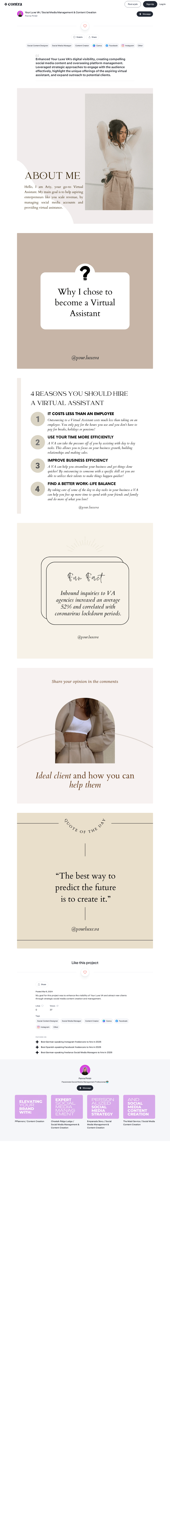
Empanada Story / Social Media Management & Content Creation (99, 1124)
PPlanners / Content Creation (29, 1121)
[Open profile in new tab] (20, 14)
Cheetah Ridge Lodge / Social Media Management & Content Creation (65, 1124)
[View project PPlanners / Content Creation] (31, 1107)
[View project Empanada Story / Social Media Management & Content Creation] (103, 1107)
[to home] (13, 4)
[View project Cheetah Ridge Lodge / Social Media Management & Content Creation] (67, 1107)
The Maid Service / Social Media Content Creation (139, 1123)
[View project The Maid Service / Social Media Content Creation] (139, 1107)
